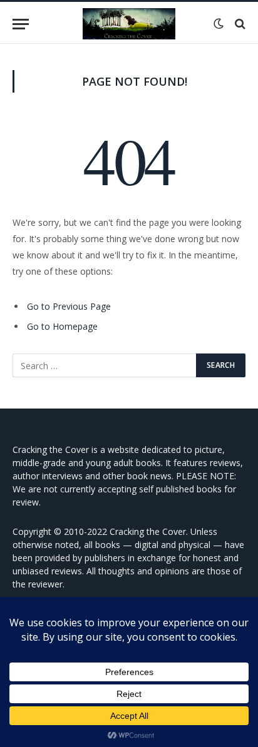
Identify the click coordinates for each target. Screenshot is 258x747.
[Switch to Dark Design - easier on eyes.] (218, 23)
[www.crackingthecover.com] (129, 24)
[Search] (238, 24)
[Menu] (21, 24)
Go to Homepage (62, 326)
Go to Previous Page (69, 306)
